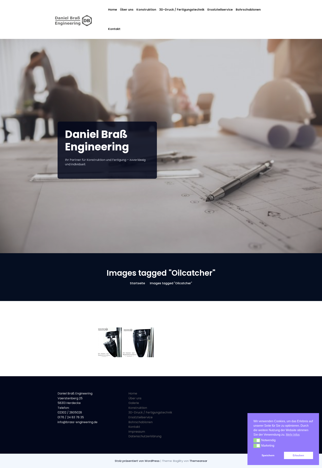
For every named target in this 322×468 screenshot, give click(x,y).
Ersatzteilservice (220, 9)
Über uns (126, 9)
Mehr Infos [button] (293, 434)
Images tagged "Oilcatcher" (171, 283)
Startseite (137, 283)
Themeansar (198, 461)
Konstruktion (146, 9)
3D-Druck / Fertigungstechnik (181, 9)
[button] (256, 440)
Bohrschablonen (248, 9)
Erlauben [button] (298, 455)
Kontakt (114, 29)
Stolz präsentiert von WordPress (137, 461)
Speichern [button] (268, 455)
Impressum (136, 431)
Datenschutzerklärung (144, 436)
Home (112, 9)
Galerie (133, 403)
